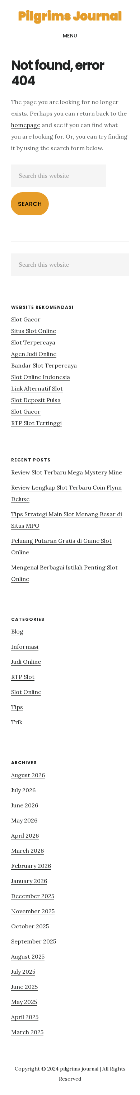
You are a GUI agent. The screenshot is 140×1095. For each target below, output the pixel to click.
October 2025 (30, 926)
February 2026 (31, 865)
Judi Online (26, 661)
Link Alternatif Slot (37, 388)
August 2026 (28, 775)
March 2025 (27, 1032)
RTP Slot (22, 676)
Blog (17, 631)
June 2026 (24, 805)
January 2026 (29, 880)
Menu (70, 35)
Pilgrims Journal (70, 15)
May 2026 (24, 820)
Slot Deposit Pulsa (36, 400)
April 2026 (25, 835)
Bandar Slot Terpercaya (44, 365)
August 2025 (28, 956)
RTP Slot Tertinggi (36, 423)
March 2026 (27, 850)
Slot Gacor (26, 319)
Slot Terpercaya (33, 342)
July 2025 (23, 971)
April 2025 (24, 1016)
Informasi (24, 646)
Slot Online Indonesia (40, 376)
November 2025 (33, 911)
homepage (25, 125)
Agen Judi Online (33, 353)
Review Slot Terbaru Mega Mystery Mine (66, 472)
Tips (17, 707)
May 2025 (24, 1001)
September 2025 (33, 941)
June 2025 (24, 986)
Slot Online (26, 691)
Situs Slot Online (33, 330)
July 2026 (23, 790)
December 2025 (32, 896)
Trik (16, 722)
